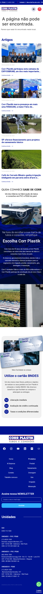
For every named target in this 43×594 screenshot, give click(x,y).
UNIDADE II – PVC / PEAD (10, 551)
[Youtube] (18, 448)
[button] (33, 9)
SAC (3, 528)
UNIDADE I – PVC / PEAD (10, 536)
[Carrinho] (39, 9)
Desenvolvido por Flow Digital (12, 584)
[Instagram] (11, 448)
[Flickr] (31, 448)
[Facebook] (4, 448)
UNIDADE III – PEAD (8, 567)
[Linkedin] (25, 448)
